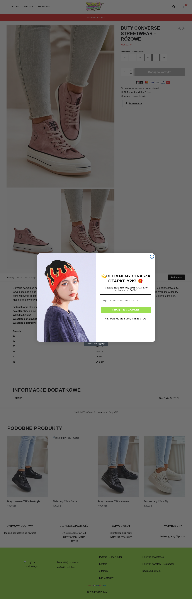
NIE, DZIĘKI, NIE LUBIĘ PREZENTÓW (125, 319)
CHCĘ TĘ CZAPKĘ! (125, 309)
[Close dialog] (152, 256)
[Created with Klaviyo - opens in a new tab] (96, 344)
